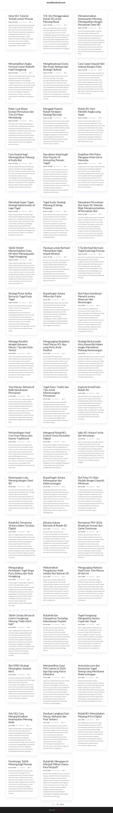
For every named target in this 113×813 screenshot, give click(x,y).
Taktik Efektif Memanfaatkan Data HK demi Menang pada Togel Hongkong (21, 252)
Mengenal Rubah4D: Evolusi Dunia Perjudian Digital (56, 435)
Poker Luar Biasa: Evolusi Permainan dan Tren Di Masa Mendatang (21, 113)
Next (62, 804)
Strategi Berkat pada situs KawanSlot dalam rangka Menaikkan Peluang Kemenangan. (90, 346)
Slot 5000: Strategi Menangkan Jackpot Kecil (19, 668)
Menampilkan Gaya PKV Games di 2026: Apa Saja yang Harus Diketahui (54, 670)
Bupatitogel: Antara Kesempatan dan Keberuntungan (54, 480)
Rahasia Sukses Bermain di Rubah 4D (55, 524)
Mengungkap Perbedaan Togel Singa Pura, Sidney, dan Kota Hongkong (21, 572)
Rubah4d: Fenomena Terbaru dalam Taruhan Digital (21, 525)
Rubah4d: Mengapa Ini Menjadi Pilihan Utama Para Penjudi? (55, 764)
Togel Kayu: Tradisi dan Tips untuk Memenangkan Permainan (56, 391)
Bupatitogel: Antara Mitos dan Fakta (54, 295)
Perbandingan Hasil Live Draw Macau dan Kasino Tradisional (20, 435)
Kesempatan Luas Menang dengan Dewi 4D (20, 480)
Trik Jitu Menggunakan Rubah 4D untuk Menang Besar (56, 18)
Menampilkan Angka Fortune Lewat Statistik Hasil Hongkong (21, 66)
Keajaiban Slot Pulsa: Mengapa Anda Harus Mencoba (90, 157)
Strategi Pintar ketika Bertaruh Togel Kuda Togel (20, 296)
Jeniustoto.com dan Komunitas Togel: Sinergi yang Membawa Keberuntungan (91, 670)
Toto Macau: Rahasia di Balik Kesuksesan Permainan (21, 389)
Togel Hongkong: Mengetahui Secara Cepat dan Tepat (88, 618)
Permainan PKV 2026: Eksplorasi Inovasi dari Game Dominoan (90, 525)
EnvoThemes (60, 810)
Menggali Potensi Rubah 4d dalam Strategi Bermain (53, 111)
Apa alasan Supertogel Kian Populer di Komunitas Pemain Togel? (55, 159)
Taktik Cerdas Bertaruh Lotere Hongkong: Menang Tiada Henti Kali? (21, 620)
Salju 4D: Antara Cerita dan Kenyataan (90, 434)
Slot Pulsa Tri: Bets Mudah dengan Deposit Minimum (91, 480)
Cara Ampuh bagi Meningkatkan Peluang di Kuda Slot (21, 157)
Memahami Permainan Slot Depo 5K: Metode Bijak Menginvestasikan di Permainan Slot (91, 207)
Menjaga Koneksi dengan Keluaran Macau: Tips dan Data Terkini (20, 346)
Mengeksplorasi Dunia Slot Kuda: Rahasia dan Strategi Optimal (55, 66)
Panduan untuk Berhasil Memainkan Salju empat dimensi (56, 250)
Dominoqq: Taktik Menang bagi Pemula (20, 763)
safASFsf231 (24, 22)
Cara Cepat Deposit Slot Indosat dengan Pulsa (91, 65)
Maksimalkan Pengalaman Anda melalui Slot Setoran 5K (56, 570)
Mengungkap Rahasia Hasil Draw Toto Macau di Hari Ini (91, 570)
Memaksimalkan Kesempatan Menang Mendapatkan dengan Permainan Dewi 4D (90, 20)
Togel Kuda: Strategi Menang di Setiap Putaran (54, 205)
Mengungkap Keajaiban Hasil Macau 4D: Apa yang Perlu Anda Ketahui (56, 346)
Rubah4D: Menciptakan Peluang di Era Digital (91, 715)
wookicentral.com (56, 2)
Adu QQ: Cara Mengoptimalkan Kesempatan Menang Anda (20, 718)
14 (57, 804)
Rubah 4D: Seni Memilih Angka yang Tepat (89, 111)
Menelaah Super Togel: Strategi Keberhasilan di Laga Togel (21, 205)
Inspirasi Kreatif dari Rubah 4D (89, 388)
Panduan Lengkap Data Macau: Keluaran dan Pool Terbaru (56, 716)
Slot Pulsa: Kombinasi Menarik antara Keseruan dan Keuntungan (90, 298)
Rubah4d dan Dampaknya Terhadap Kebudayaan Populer (55, 618)
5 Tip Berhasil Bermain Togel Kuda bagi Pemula (91, 249)
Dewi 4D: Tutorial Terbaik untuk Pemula (20, 17)
